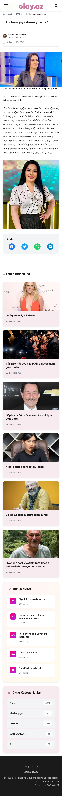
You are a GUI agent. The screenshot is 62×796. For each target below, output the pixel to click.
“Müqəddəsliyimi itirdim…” (22, 315)
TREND (19, 14)
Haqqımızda (31, 766)
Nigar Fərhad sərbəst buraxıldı (25, 466)
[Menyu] (6, 5)
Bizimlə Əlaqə (31, 772)
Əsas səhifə (8, 14)
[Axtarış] (56, 6)
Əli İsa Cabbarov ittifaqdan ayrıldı (27, 514)
